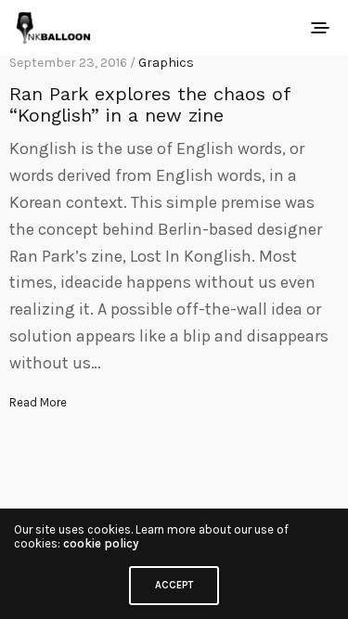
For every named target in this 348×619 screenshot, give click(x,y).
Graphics (166, 63)
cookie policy (100, 543)
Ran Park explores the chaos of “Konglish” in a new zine (149, 104)
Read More (38, 402)
